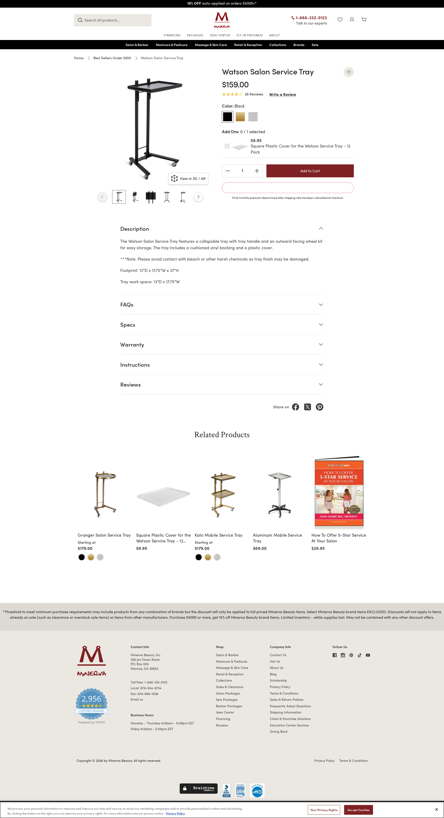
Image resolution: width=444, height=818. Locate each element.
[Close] (437, 809)
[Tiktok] (360, 655)
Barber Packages (229, 706)
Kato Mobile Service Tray (219, 535)
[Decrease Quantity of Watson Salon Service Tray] (227, 171)
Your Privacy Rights (324, 810)
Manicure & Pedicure (231, 661)
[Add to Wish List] (349, 72)
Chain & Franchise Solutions (290, 719)
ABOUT (274, 35)
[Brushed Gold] (91, 557)
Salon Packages (228, 693)
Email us (137, 699)
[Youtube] (368, 655)
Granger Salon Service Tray (104, 535)
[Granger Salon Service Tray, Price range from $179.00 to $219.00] (105, 492)
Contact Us (278, 655)
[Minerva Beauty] (222, 20)
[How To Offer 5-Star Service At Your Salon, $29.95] (339, 492)
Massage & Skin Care (232, 667)
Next (198, 197)
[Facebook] (295, 407)
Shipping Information (285, 712)
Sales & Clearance (229, 687)
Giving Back (279, 731)
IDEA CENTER (220, 35)
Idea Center (225, 712)
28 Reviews (254, 94)
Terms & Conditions (284, 693)
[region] (222, 810)
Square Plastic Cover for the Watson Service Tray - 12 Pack (163, 538)
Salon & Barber (227, 655)
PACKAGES (195, 35)
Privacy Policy (280, 687)
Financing (223, 719)
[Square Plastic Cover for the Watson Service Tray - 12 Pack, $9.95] (163, 492)
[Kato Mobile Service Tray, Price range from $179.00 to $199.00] (222, 492)
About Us (276, 667)
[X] (307, 407)
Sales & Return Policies (286, 699)
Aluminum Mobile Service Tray (277, 538)
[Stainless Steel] (100, 557)
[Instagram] (343, 655)
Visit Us (275, 661)
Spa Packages (227, 699)
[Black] (81, 557)
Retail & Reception (230, 674)
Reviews (222, 725)
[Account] (352, 20)
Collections (224, 680)
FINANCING (172, 35)
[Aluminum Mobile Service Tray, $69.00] (280, 492)
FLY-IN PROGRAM (250, 35)
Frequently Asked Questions (290, 706)
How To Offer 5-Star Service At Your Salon (338, 538)
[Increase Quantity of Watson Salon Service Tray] (256, 171)
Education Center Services (289, 725)
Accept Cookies (359, 810)
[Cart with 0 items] (364, 20)
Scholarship (278, 680)
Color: (233, 106)
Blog (273, 674)
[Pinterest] (319, 407)
